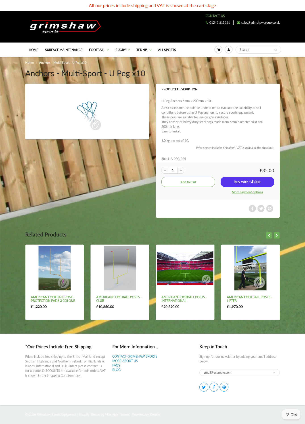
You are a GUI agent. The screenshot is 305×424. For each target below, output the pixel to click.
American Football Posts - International (119, 299)
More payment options (247, 192)
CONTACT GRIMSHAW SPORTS (134, 356)
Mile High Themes (117, 414)
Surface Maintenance (63, 50)
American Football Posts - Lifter (184, 299)
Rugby (120, 50)
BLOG (116, 370)
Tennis (142, 50)
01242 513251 (219, 22)
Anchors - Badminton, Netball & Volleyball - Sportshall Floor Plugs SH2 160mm (247, 302)
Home (33, 50)
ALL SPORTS (167, 50)
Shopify (84, 414)
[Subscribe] (274, 372)
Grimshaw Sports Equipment (56, 414)
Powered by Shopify (146, 414)
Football (97, 50)
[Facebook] (213, 387)
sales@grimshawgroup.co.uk (260, 22)
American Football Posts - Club (53, 299)
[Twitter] (203, 387)
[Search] (275, 49)
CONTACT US (215, 16)
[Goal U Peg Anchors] (87, 111)
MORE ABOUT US (125, 361)
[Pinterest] (223, 387)
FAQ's (116, 365)
